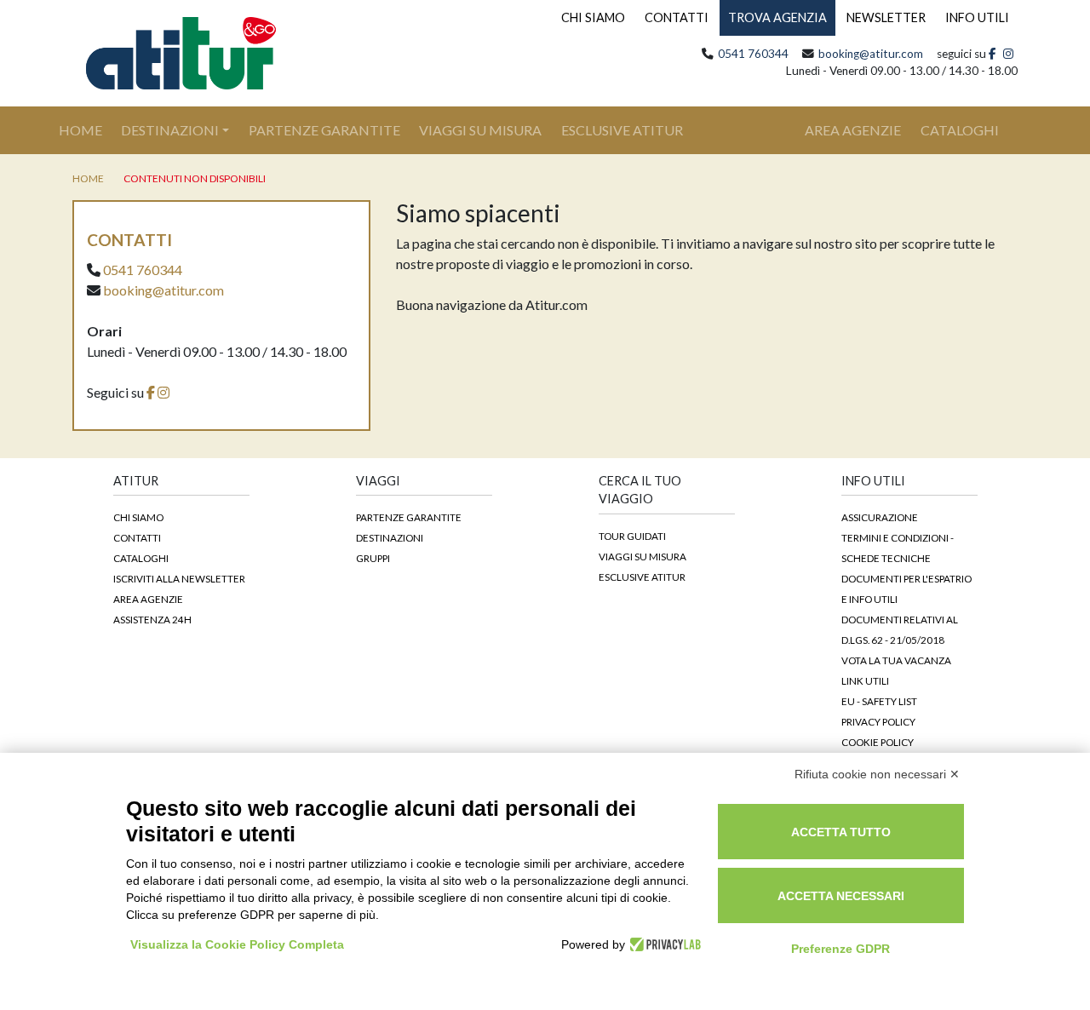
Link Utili (865, 680)
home (88, 178)
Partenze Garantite (324, 130)
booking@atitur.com (870, 53)
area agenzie (853, 130)
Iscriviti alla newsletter (179, 578)
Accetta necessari (840, 896)
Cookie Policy (877, 742)
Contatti (137, 537)
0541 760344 (753, 53)
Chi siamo (138, 517)
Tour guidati (632, 536)
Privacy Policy (878, 721)
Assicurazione (879, 517)
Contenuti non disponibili (194, 178)
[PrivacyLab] (663, 944)
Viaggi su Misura (480, 130)
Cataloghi (141, 558)
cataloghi (960, 130)
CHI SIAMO (593, 17)
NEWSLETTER (886, 17)
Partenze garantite (409, 517)
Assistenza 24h (152, 619)
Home (90, 129)
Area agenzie (148, 599)
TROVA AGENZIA (777, 17)
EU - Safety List (879, 701)
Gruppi (373, 558)
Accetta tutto (841, 832)
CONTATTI (676, 17)
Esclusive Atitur (622, 130)
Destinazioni (170, 130)
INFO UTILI (977, 17)
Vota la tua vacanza (896, 660)
